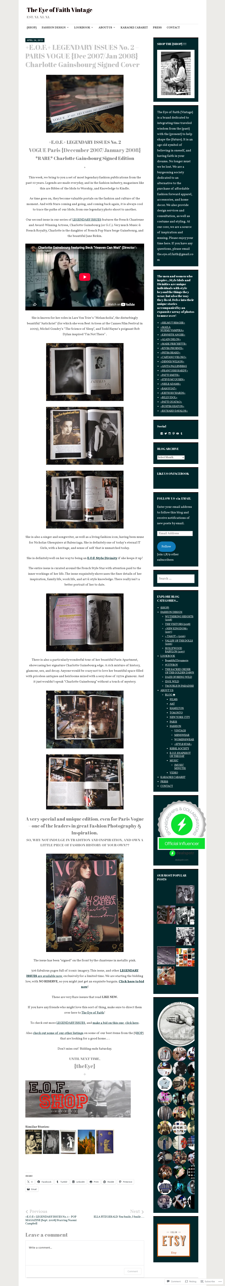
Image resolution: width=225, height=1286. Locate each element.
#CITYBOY (171, 665)
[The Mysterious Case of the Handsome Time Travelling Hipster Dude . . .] (185, 937)
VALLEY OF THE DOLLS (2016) (179, 642)
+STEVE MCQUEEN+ (172, 380)
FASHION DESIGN (54, 28)
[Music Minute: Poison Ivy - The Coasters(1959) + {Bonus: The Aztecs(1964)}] (166, 946)
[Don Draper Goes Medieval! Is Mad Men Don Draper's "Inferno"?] (166, 981)
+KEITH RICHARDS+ (172, 393)
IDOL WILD (172, 682)
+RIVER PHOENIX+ (171, 348)
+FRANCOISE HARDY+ (174, 371)
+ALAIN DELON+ (170, 339)
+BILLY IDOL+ (168, 397)
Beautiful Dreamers (176, 660)
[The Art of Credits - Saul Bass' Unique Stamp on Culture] (185, 978)
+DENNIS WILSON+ (172, 362)
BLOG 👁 (170, 695)
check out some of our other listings (58, 1033)
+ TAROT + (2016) (175, 636)
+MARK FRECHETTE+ (173, 344)
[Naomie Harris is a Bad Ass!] (166, 893)
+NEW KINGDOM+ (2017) (176, 630)
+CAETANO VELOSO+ (173, 357)
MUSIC (174, 761)
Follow (166, 546)
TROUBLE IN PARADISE (179, 686)
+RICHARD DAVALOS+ (174, 411)
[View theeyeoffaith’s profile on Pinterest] (173, 433)
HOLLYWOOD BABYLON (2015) (175, 650)
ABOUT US (105, 28)
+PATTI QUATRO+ (171, 402)
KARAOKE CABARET (134, 28)
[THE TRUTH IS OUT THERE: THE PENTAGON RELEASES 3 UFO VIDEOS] (185, 958)
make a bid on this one (108, 1023)
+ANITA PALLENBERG (173, 366)
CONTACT (173, 28)
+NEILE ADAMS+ (170, 384)
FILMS (174, 699)
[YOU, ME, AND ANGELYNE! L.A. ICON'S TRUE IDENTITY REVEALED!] (166, 911)
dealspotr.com (181, 859)
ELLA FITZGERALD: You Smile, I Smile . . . (119, 1214)
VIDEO (174, 773)
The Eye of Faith (92, 1013)
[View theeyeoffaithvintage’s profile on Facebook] (161, 433)
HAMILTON (177, 708)
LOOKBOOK (82, 28)
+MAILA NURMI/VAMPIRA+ (172, 329)
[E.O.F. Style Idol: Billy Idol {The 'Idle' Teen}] (185, 895)
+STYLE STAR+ (183, 744)
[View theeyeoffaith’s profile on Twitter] (165, 433)
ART (172, 704)
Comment (132, 1271)
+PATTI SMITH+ (170, 375)
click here (132, 1023)
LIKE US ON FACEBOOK (173, 474)
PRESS (157, 28)
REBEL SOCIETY (179, 749)
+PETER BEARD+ (170, 353)
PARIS (173, 722)
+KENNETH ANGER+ (172, 335)
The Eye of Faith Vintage (59, 10)
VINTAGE (180, 731)
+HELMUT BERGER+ (172, 323)
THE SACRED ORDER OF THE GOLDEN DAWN (179, 671)
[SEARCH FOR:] (176, 578)
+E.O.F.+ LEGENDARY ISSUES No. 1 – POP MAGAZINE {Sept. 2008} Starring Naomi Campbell (51, 1217)
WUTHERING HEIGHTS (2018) (179, 618)
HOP (139, 1033)
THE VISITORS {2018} (177, 624)
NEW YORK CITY (180, 717)
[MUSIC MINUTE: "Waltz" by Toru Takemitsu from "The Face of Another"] (185, 1011)
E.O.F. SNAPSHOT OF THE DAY (180, 754)
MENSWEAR (181, 735)
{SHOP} (32, 28)
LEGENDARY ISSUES (86, 220)
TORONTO (176, 713)
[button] (179, 1067)
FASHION (175, 726)
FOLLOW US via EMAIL (174, 498)
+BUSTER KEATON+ (172, 406)
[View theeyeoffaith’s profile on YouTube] (177, 433)
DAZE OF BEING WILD (178, 677)
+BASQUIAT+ (168, 389)
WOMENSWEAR (184, 740)
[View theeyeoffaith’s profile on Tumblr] (181, 433)
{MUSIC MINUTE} (180, 766)
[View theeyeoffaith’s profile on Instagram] (169, 433)
